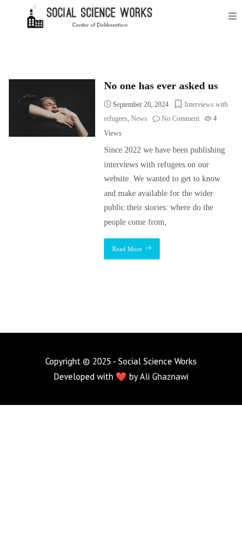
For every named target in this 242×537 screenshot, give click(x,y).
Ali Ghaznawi (164, 376)
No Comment (180, 118)
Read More (127, 248)
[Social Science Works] (82, 16)
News (139, 118)
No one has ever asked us (161, 86)
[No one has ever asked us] (52, 86)
